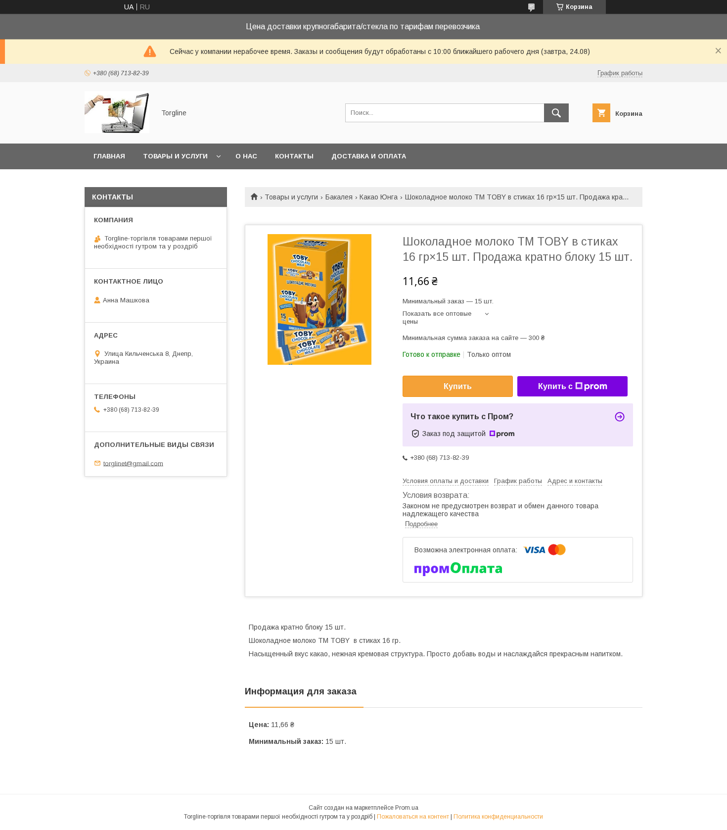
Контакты (294, 156)
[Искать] (556, 112)
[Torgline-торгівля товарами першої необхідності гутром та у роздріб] (117, 131)
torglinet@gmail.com (133, 463)
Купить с (555, 386)
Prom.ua (406, 807)
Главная (109, 156)
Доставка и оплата (368, 156)
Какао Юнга (379, 197)
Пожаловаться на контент (413, 816)
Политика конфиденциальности (498, 816)
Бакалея (339, 197)
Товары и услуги (175, 156)
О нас (246, 156)
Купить (458, 386)
